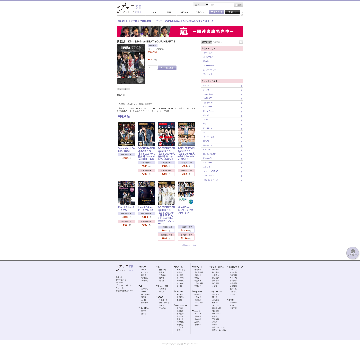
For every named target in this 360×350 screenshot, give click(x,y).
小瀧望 (214, 286)
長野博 (143, 292)
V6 (204, 124)
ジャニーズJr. (208, 175)
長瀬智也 (144, 281)
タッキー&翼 (163, 286)
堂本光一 (144, 311)
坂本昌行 (144, 289)
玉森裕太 (197, 275)
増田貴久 (162, 305)
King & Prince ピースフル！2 (145, 208)
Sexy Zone (207, 163)
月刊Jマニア (208, 57)
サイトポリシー (122, 288)
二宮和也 (162, 275)
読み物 (206, 61)
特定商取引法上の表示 (124, 291)
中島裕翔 (180, 314)
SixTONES (207, 98)
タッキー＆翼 (208, 137)
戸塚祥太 (197, 316)
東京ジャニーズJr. (219, 327)
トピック (184, 12)
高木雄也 (180, 322)
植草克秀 (233, 308)
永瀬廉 (214, 322)
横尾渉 (197, 278)
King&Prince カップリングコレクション (186, 210)
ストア (153, 12)
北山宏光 (197, 270)
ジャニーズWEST (210, 171)
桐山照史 (215, 272)
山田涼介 (180, 308)
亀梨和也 (180, 294)
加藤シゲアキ (164, 303)
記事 (168, 12)
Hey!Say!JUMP (209, 154)
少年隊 (206, 115)
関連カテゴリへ (189, 245)
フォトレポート (123, 89)
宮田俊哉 (197, 286)
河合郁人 (197, 319)
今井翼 (161, 292)
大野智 (161, 278)
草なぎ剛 (233, 278)
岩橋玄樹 (215, 311)
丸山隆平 (180, 275)
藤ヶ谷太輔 (198, 272)
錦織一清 (233, 303)
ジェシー (215, 305)
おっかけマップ (209, 70)
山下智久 (233, 292)
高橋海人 (215, 325)
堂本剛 (143, 314)
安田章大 (180, 278)
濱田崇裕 (215, 283)
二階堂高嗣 (198, 283)
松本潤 (161, 272)
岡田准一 (144, 303)
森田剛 (143, 297)
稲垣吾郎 (233, 275)
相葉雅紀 (162, 270)
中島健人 (197, 297)
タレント (199, 12)
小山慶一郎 (163, 300)
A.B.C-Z (206, 167)
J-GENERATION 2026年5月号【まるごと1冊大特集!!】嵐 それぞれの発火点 (166, 153)
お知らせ (119, 277)
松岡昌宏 (144, 278)
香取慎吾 (233, 281)
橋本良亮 (197, 314)
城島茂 (143, 270)
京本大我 (215, 294)
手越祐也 (162, 308)
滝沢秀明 (162, 289)
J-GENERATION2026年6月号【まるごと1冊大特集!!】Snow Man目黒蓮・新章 (146, 153)
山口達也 (144, 272)
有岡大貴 (180, 319)
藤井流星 (215, 281)
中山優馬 (233, 283)
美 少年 (206, 90)
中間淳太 (215, 275)
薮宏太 (179, 330)
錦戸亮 (179, 272)
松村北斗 (215, 303)
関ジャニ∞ (207, 145)
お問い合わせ (121, 280)
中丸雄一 (180, 300)
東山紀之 (233, 305)
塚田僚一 (197, 325)
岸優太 (214, 316)
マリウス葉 (198, 303)
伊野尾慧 (180, 325)
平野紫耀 (215, 319)
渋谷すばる (181, 270)
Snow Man (207, 107)
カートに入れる (167, 68)
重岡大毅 (215, 270)
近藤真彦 (233, 286)
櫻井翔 (161, 281)
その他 (232, 294)
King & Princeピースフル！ (126, 208)
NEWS (206, 141)
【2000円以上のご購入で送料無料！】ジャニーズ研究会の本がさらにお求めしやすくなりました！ (166, 21)
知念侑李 (180, 311)
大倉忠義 (180, 281)
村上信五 (180, 283)
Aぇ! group (207, 85)
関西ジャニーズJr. (219, 330)
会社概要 (119, 282)
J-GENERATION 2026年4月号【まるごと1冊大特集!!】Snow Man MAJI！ (186, 153)
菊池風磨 (197, 300)
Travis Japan (208, 94)
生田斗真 (233, 289)
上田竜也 (180, 297)
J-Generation (208, 65)
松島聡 (197, 305)
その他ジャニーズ (210, 180)
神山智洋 (215, 278)
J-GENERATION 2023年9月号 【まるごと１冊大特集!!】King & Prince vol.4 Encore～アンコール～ (166, 215)
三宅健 (143, 300)
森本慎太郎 (216, 308)
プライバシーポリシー (124, 285)
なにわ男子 (207, 103)
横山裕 (179, 286)
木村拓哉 (233, 272)
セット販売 (207, 53)
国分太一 (144, 275)
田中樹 (214, 297)
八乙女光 (180, 327)
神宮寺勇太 (216, 314)
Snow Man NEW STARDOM (126, 149)
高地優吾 (215, 300)
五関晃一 (197, 322)
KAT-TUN (207, 150)
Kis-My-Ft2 (207, 158)
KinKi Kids (207, 128)
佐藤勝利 (197, 294)
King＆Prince (208, 111)
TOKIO (206, 120)
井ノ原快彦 (145, 294)
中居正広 (233, 270)
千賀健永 (197, 281)
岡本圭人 (180, 316)
